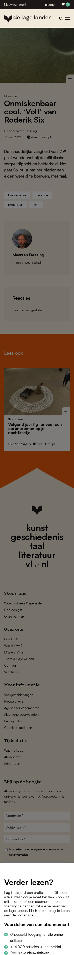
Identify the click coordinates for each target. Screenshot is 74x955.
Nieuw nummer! (15, 5)
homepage (25, 915)
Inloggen (50, 5)
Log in (9, 892)
